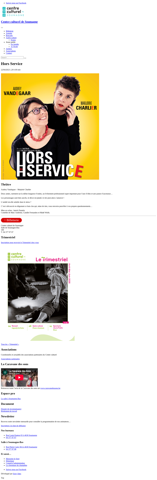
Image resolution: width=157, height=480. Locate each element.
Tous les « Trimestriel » (10, 344)
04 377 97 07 (11, 437)
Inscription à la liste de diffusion (13, 426)
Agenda (9, 33)
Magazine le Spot (12, 459)
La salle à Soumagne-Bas (11, 399)
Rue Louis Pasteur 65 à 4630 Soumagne (21, 435)
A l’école (14, 46)
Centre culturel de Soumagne (19, 21)
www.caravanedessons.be (50, 388)
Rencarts (9, 35)
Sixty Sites (17, 474)
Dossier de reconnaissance (11, 409)
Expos (13, 40)
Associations (11, 51)
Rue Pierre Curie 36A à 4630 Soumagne (21, 447)
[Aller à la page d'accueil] (13, 16)
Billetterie (9, 31)
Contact (9, 53)
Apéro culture (11, 38)
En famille (15, 44)
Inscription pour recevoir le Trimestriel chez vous (20, 242)
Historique (10, 461)
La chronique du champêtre (16, 465)
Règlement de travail (9, 411)
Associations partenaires (10, 359)
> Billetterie (11, 220)
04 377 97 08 (11, 449)
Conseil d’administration (15, 463)
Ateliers (9, 49)
